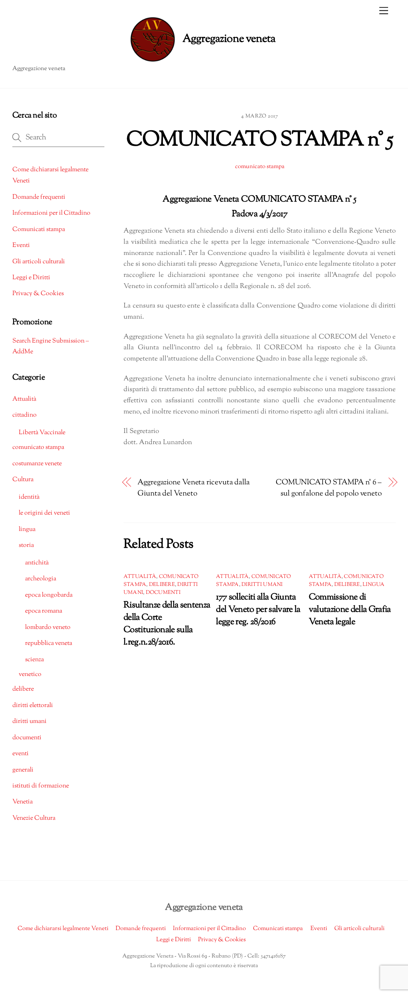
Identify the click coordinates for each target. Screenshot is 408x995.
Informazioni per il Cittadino (51, 213)
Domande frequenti (38, 197)
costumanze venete (37, 463)
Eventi (21, 245)
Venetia (22, 802)
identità (29, 497)
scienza (34, 659)
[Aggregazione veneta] (202, 39)
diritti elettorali (32, 705)
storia (26, 545)
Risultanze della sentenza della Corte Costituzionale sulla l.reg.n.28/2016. (167, 623)
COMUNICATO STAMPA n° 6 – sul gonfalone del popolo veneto (329, 488)
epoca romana (43, 611)
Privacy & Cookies (38, 293)
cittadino (24, 415)
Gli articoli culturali (38, 261)
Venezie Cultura (33, 818)
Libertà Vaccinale (42, 432)
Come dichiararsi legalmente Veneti (63, 928)
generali (22, 770)
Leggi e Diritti (31, 277)
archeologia (40, 579)
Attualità (140, 576)
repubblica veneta (48, 643)
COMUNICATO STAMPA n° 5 (259, 140)
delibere (162, 584)
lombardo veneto (48, 627)
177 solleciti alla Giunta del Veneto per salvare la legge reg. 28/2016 (258, 609)
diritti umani (261, 584)
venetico (30, 674)
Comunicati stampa (38, 229)
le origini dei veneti (44, 513)
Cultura (22, 479)
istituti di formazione (40, 786)
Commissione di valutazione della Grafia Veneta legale (350, 609)
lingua (374, 584)
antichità (37, 563)
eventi (20, 753)
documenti (163, 592)
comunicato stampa (259, 166)
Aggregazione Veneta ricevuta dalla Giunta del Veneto (193, 488)
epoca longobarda (49, 595)
